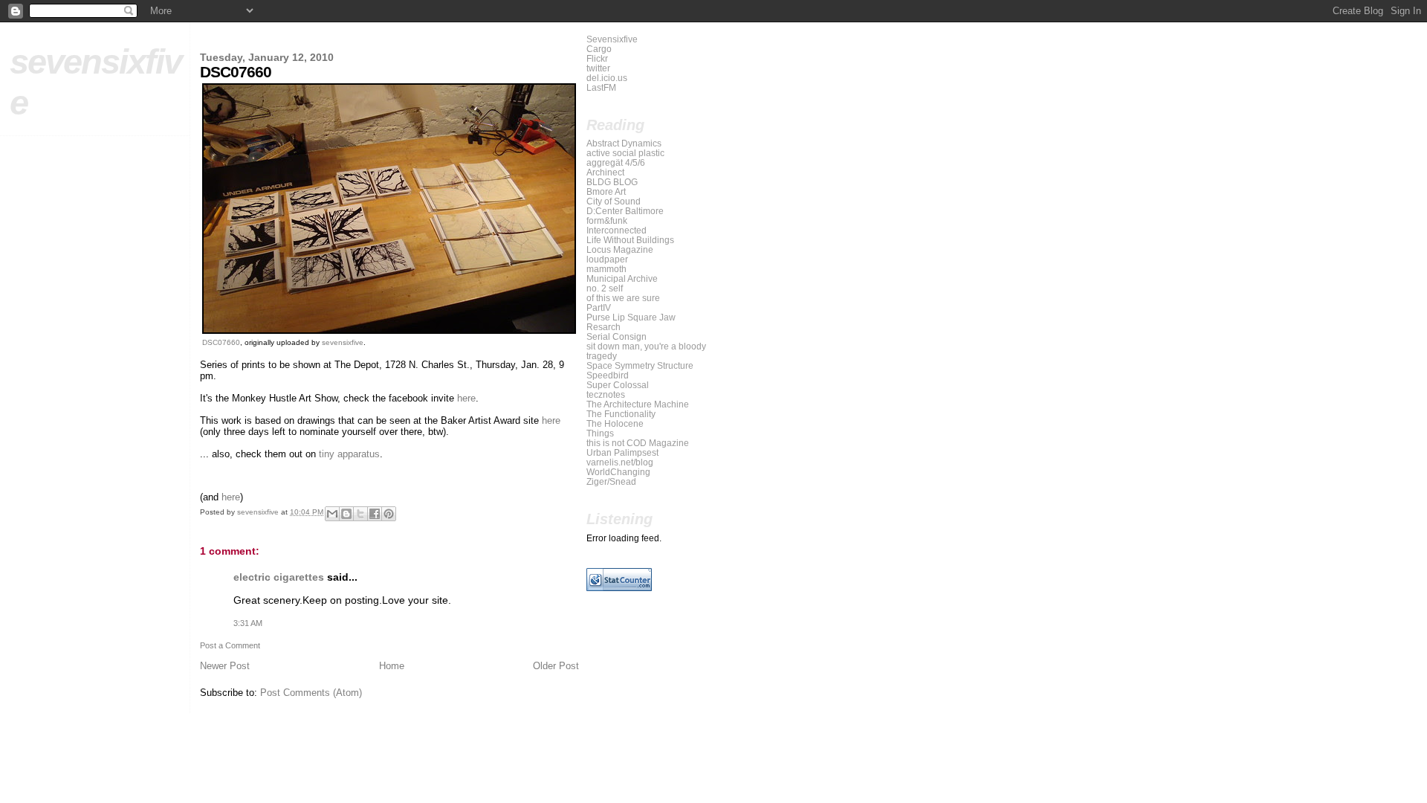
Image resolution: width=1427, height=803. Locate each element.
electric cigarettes (278, 577)
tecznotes (605, 394)
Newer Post (225, 665)
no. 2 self (604, 288)
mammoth (606, 269)
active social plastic (625, 153)
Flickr (597, 58)
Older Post (556, 665)
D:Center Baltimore (625, 211)
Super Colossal (617, 385)
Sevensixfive (612, 39)
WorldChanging (618, 472)
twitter (598, 68)
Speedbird (607, 375)
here (466, 398)
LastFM (601, 87)
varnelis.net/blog (619, 462)
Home (391, 665)
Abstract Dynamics (623, 143)
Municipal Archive (622, 278)
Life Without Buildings (630, 240)
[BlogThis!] (346, 513)
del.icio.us (606, 78)
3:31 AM (247, 623)
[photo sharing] (389, 330)
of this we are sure (623, 298)
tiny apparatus (349, 453)
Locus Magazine (619, 249)
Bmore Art (606, 191)
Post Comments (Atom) (311, 692)
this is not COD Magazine (637, 443)
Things (600, 433)
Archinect (605, 172)
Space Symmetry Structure (639, 365)
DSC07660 (221, 342)
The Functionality (621, 414)
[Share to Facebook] (374, 513)
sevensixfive (342, 342)
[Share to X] (360, 513)
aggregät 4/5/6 (615, 162)
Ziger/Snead (611, 481)
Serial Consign (616, 336)
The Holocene (615, 423)
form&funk (606, 220)
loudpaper (607, 259)
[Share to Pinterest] (388, 513)
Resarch (603, 327)
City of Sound (613, 201)
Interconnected (616, 230)
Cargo (599, 49)
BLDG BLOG (612, 182)
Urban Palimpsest (622, 452)
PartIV (598, 307)
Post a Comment (230, 645)
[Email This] (332, 513)
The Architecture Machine (637, 404)
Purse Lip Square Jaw (631, 317)
